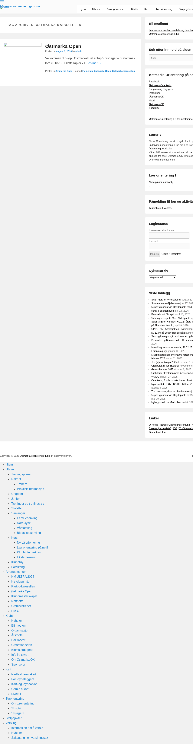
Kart (146, 9)
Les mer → (94, 63)
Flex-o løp (87, 71)
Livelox (16, 693)
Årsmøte (17, 635)
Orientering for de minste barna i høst (171, 380)
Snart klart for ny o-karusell (166, 299)
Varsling (11, 723)
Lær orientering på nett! (32, 547)
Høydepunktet (20, 581)
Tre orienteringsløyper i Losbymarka (171, 391)
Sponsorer (18, 664)
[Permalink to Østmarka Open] (22, 62)
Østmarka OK (156, 96)
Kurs (14, 537)
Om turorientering (22, 703)
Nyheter (16, 620)
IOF (175, 428)
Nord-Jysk (24, 523)
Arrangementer (116, 9)
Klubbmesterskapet (24, 596)
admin (78, 51)
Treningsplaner (21, 474)
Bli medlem (18, 625)
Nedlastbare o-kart (23, 674)
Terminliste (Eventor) (160, 208)
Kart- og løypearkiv (24, 684)
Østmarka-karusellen (123, 71)
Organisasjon (20, 630)
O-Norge (153, 424)
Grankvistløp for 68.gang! (165, 365)
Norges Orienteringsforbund (175, 424)
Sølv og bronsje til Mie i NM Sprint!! (170, 318)
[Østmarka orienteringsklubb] (20, 8)
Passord (153, 241)
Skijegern (17, 713)
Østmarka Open (63, 46)
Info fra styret (19, 654)
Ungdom (17, 493)
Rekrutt (16, 479)
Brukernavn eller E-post (162, 230)
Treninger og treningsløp (27, 503)
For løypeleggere (22, 679)
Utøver (96, 9)
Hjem (83, 9)
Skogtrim (154, 108)
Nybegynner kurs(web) (161, 182)
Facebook (176, 448)
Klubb (134, 9)
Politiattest (18, 640)
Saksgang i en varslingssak (29, 737)
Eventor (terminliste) (160, 428)
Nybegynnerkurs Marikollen (166, 402)
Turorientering (164, 9)
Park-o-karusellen (23, 586)
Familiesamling (27, 518)
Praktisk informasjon (30, 489)
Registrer (176, 254)
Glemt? (165, 254)
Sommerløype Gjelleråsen (165, 303)
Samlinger (18, 513)
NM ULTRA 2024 (22, 576)
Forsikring (18, 567)
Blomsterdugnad (22, 649)
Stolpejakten (14, 718)
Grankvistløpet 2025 (162, 369)
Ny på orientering (28, 542)
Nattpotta (17, 601)
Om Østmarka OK (23, 659)
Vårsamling (24, 527)
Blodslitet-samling (29, 532)
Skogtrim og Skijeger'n (161, 89)
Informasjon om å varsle (27, 728)
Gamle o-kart (19, 689)
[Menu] (2, 2)
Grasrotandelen (157, 432)
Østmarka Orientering (160, 85)
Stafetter (16, 508)
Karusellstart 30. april (163, 314)
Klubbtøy (17, 562)
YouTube (184, 448)
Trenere (22, 484)
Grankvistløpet (21, 606)
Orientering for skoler (160, 148)
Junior (15, 498)
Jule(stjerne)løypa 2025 (164, 362)
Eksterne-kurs (26, 557)
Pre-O (15, 610)
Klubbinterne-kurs (29, 552)
